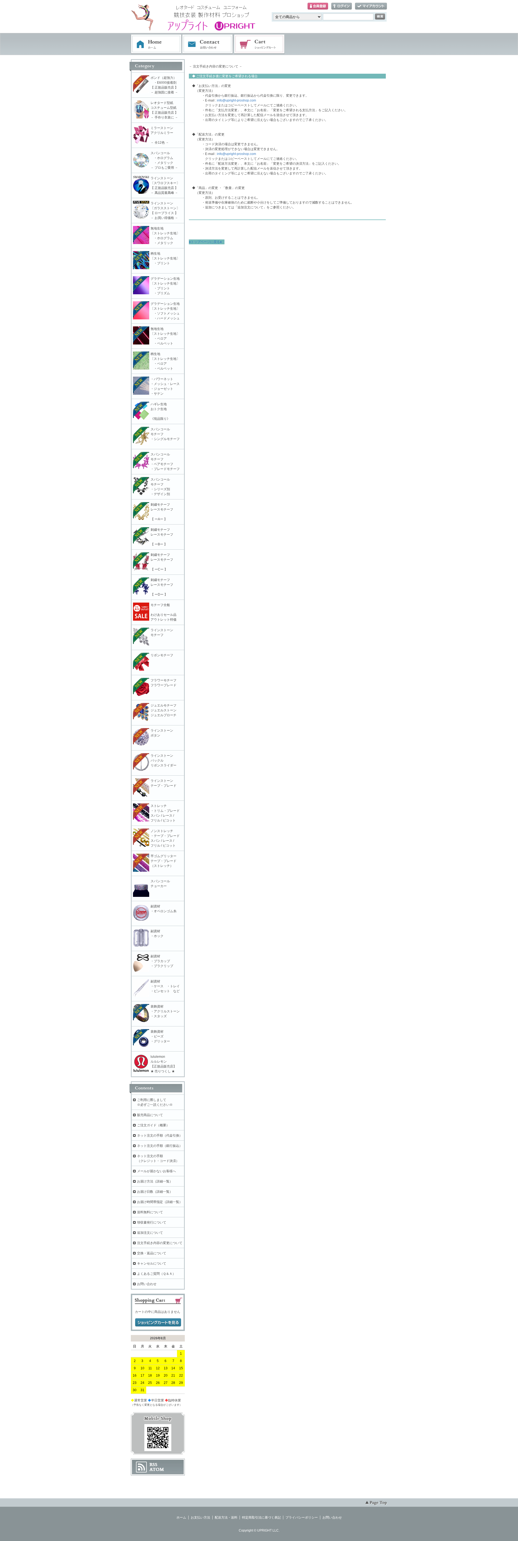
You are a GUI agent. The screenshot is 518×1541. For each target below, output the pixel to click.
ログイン (341, 6)
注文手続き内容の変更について (159, 1243)
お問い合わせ (207, 44)
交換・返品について (151, 1253)
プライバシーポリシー (301, 1517)
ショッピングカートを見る (158, 1322)
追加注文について (150, 1233)
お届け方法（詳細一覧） (155, 1181)
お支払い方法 (200, 1517)
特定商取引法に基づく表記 (261, 1517)
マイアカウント (371, 6)
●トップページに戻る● (205, 242)
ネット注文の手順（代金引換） (159, 1135)
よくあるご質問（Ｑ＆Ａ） (156, 1274)
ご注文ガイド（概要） (153, 1125)
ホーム (156, 44)
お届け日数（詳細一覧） (155, 1192)
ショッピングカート (259, 44)
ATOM (156, 1469)
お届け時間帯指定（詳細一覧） (159, 1202)
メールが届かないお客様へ (156, 1171)
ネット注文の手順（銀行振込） (159, 1146)
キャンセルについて (151, 1263)
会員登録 (317, 6)
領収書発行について (151, 1222)
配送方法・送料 (226, 1517)
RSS (153, 1464)
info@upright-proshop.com (236, 100)
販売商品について (150, 1115)
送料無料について (150, 1212)
